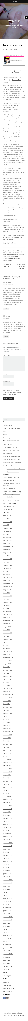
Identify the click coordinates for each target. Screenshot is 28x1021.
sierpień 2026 (7, 516)
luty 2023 (6, 645)
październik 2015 (8, 917)
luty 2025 (6, 571)
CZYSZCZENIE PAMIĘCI (14, 450)
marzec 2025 (7, 568)
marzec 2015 (7, 938)
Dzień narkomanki (16, 463)
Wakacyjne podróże (11, 447)
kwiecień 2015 (7, 935)
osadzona (21, 254)
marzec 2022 (7, 679)
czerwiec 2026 (7, 522)
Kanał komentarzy (8, 988)
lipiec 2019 (6, 778)
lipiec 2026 (6, 519)
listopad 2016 (7, 877)
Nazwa (5, 374)
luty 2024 (6, 608)
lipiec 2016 (6, 889)
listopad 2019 (7, 766)
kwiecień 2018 (7, 824)
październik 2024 (8, 583)
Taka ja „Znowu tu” (12, 506)
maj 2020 (6, 747)
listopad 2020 (7, 728)
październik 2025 (8, 546)
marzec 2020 (7, 753)
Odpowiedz (6, 308)
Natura (5, 435)
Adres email (7, 381)
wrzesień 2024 (7, 587)
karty (4, 254)
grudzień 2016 (7, 874)
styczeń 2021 (7, 722)
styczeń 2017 (7, 870)
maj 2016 (6, 895)
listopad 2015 (7, 914)
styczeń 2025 (7, 574)
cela (7, 252)
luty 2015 (6, 941)
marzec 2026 (7, 531)
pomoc (8, 256)
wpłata (10, 260)
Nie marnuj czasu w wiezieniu (12, 438)
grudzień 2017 (7, 837)
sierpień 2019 (7, 775)
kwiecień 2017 (7, 861)
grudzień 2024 (7, 577)
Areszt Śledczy (18, 250)
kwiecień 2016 (7, 898)
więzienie (18, 258)
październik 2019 (8, 769)
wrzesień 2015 (7, 920)
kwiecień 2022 (7, 676)
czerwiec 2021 (7, 707)
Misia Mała (11, 466)
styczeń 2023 (7, 648)
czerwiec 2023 (7, 633)
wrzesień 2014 (7, 957)
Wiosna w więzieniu (13, 477)
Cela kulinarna (7, 425)
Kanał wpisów (7, 985)
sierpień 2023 (7, 627)
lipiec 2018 (6, 815)
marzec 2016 (7, 901)
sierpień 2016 (7, 886)
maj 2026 (6, 525)
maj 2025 (6, 562)
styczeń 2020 (7, 759)
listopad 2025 (7, 543)
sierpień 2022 (7, 664)
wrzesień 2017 (7, 846)
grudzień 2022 (7, 651)
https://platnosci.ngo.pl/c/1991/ (12, 227)
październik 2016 (8, 880)
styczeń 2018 (7, 833)
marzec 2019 (7, 790)
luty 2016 (6, 904)
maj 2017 (6, 858)
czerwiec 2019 (7, 781)
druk (13, 252)
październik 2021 (8, 695)
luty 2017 (6, 867)
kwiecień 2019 (7, 787)
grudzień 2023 (7, 614)
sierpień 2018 (7, 812)
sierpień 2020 (7, 738)
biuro (18, 49)
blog (4, 252)
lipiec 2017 (6, 852)
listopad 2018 (7, 803)
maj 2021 (6, 710)
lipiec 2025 (6, 556)
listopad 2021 (7, 691)
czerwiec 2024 (7, 596)
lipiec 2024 (6, 593)
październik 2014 (8, 954)
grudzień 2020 (7, 725)
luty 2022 (6, 682)
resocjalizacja (14, 256)
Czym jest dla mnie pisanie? (11, 428)
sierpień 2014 (7, 960)
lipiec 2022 (6, 667)
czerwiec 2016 (7, 892)
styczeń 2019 (7, 796)
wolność (5, 260)
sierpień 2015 (7, 923)
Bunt (4, 431)
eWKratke (14, 21)
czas (10, 252)
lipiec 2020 (6, 741)
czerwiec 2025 (7, 559)
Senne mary (10, 453)
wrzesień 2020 (7, 735)
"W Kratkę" (11, 250)
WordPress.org (7, 991)
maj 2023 (6, 636)
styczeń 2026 (7, 537)
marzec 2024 (7, 605)
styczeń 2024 (7, 611)
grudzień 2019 (7, 762)
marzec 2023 (7, 642)
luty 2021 (6, 719)
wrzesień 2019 (7, 772)
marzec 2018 (7, 827)
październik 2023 (8, 621)
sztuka (13, 258)
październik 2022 (8, 658)
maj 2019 (6, 784)
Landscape (21, 1015)
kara (21, 252)
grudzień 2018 (7, 800)
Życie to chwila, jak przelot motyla (20, 266)
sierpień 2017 (7, 849)
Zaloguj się (6, 982)
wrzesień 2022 (7, 661)
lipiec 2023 (6, 630)
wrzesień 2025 (7, 549)
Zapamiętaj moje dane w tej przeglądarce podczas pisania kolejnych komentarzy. (12, 392)
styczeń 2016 (7, 908)
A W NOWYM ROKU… (14, 500)
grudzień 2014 (7, 948)
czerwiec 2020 (7, 744)
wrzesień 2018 (7, 809)
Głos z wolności (11, 480)
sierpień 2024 (7, 590)
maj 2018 (6, 821)
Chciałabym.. (12, 489)
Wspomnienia (11, 503)
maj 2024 (6, 599)
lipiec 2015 (6, 926)
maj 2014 (6, 969)
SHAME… (10, 497)
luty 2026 (6, 534)
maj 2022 (6, 673)
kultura (9, 254)
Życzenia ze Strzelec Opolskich (16, 469)
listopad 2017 (7, 840)
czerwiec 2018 (7, 818)
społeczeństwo (7, 258)
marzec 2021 (7, 716)
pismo (4, 256)
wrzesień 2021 (7, 698)
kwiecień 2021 (7, 713)
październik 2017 (8, 843)
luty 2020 (6, 756)
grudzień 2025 (7, 540)
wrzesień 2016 (7, 883)
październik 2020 (8, 732)
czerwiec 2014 (7, 966)
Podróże (9, 444)
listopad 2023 (7, 617)
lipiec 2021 (6, 704)
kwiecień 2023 (7, 639)
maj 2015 (6, 932)
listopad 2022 (7, 654)
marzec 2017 (7, 864)
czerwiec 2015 (7, 929)
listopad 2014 (7, 951)
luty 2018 (6, 830)
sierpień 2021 (7, 701)
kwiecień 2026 (7, 528)
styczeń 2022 (7, 685)
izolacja (17, 252)
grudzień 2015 (7, 911)
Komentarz (7, 355)
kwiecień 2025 (7, 565)
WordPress (18, 1013)
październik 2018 (8, 806)
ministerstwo (14, 254)
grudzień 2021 (7, 688)
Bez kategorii (7, 976)
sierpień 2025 (7, 553)
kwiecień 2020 (7, 750)
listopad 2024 (7, 580)
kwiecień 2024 (7, 602)
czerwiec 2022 (7, 670)
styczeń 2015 (7, 945)
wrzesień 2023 (7, 624)
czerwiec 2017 (7, 855)
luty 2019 (6, 793)
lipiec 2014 (6, 963)
